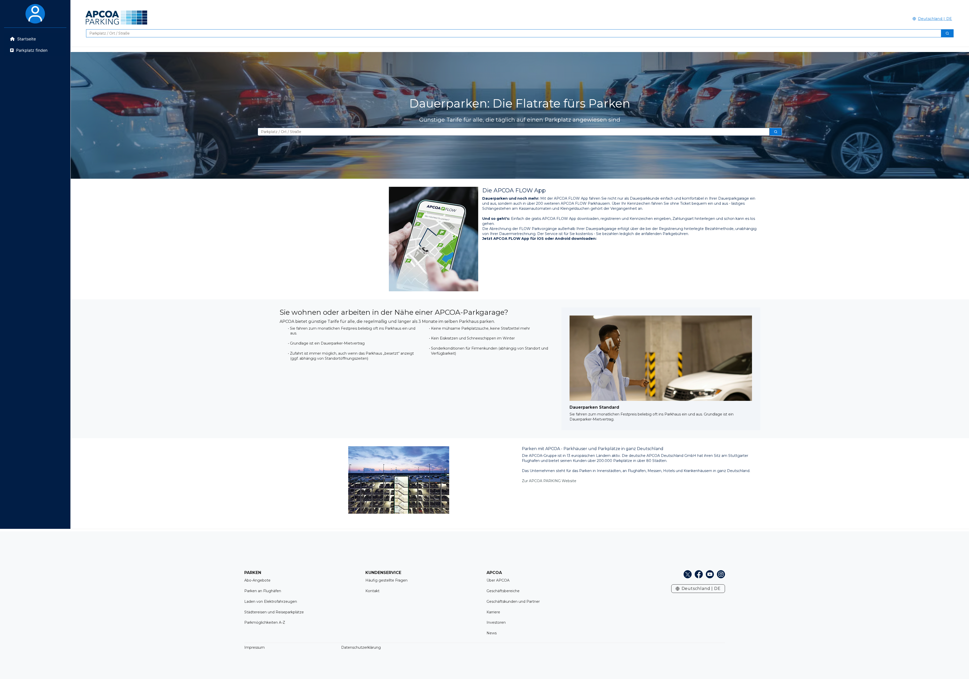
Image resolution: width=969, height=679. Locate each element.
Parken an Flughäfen (262, 591)
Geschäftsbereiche (503, 591)
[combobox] (511, 33)
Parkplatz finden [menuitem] (31, 50)
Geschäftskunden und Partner (513, 601)
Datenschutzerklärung (361, 647)
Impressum (254, 647)
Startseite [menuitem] (26, 38)
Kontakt (372, 591)
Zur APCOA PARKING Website (549, 481)
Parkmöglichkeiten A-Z (264, 622)
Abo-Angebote (257, 580)
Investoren (496, 622)
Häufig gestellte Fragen (386, 580)
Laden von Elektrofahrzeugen (270, 601)
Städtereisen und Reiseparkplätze (274, 612)
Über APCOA (498, 580)
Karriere (493, 612)
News (492, 633)
